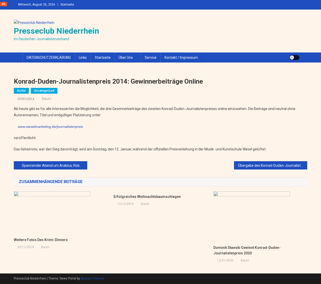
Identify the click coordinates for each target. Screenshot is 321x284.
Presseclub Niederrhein (56, 31)
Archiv (21, 90)
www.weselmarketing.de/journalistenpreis (50, 127)
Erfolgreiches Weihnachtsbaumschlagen (147, 197)
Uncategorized (44, 90)
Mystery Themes (92, 278)
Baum (46, 99)
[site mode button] (294, 57)
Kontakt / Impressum (181, 57)
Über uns (126, 57)
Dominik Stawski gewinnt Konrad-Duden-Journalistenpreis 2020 (247, 250)
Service (150, 57)
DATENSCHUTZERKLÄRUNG (49, 57)
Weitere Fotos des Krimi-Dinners (41, 240)
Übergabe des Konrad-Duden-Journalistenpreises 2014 (272, 165)
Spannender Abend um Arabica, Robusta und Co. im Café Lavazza (54, 165)
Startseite (67, 4)
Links (83, 57)
